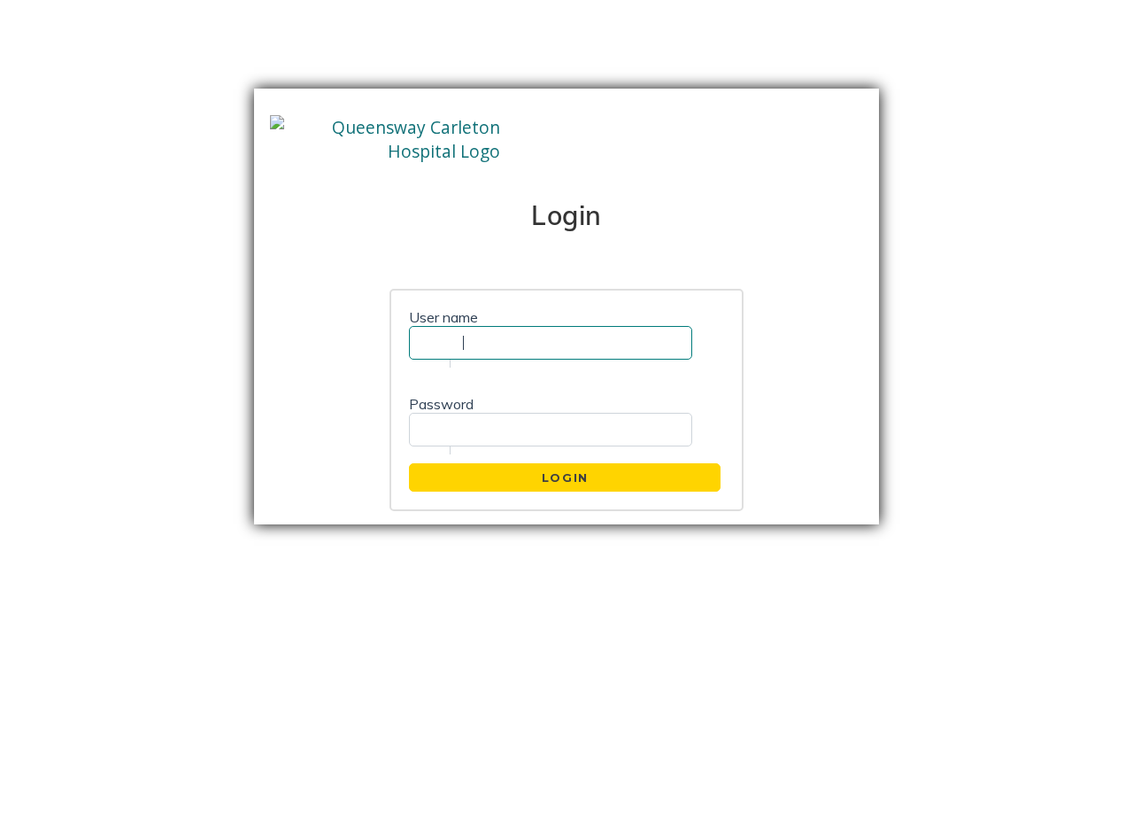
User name (443, 317)
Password (441, 404)
